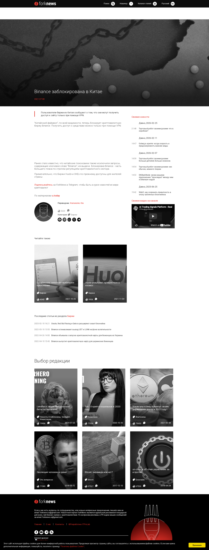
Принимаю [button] (197, 545)
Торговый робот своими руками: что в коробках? (156, 129)
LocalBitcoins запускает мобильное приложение (55, 284)
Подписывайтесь (43, 184)
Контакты (59, 524)
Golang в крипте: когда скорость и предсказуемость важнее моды (154, 144)
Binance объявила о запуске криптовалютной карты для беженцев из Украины (87, 335)
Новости (44, 417)
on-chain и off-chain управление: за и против (151, 471)
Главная (37, 524)
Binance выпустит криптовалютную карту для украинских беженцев (82, 341)
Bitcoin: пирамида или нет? (99, 472)
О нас (48, 524)
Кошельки (92, 417)
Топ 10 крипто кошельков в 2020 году (102, 408)
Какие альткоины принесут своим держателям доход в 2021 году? (151, 408)
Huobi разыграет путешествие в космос (102, 284)
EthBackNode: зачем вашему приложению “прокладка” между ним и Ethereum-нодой (156, 177)
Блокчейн (140, 480)
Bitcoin (91, 480)
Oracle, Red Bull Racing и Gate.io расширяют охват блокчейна (78, 323)
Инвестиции (45, 419)
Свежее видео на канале (145, 200)
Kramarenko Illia (77, 203)
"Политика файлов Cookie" (72, 546)
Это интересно (46, 480)
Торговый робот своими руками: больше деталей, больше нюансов (154, 159)
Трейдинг (66, 417)
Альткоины (141, 417)
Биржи (74, 215)
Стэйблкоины (54, 417)
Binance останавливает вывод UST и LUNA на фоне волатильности (81, 329)
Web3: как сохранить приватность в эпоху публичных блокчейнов (155, 193)
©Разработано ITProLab (79, 524)
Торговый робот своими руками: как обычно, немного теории (155, 168)
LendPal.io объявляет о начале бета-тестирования (53, 408)
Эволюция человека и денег (52, 472)
